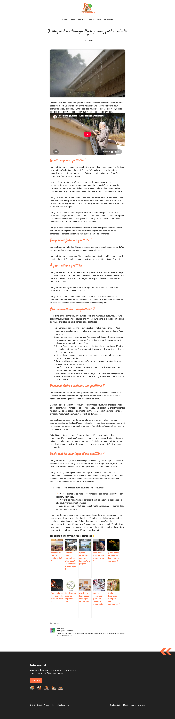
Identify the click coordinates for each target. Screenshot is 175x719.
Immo (99, 20)
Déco (73, 20)
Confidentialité (115, 705)
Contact (36, 680)
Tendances (108, 20)
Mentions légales (129, 705)
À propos (141, 705)
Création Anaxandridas (45, 705)
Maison (65, 20)
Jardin (91, 20)
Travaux (81, 20)
